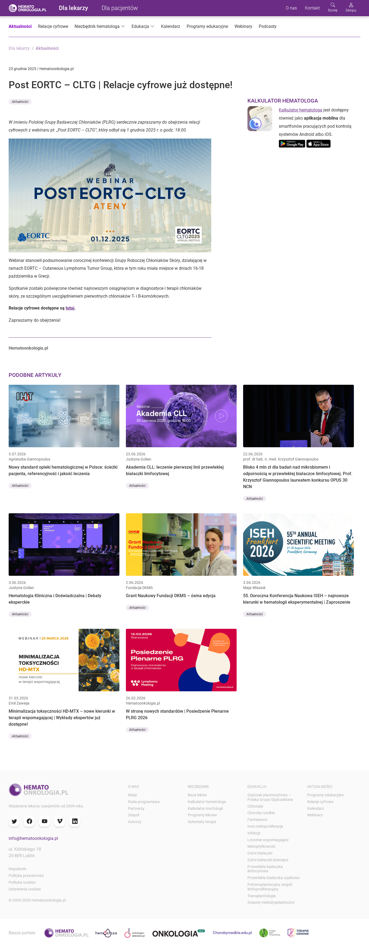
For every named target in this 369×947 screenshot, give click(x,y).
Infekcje (253, 833)
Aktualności (20, 26)
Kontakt (312, 8)
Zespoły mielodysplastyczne (270, 902)
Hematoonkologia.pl (28, 348)
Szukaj (332, 10)
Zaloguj (350, 10)
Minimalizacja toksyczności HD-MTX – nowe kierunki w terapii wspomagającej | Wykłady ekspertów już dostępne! (62, 718)
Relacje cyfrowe (53, 26)
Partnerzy (136, 808)
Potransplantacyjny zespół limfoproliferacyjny (269, 886)
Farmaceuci (257, 819)
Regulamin (17, 869)
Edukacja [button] (140, 26)
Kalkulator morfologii (205, 808)
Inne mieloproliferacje (265, 826)
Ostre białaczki (259, 853)
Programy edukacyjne (207, 26)
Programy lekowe (202, 815)
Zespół (133, 815)
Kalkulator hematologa (300, 110)
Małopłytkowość (261, 846)
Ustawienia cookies (25, 889)
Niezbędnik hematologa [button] (97, 26)
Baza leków (197, 795)
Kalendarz (170, 26)
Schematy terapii (202, 822)
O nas (291, 8)
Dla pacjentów (120, 8)
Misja (132, 795)
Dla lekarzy (73, 8)
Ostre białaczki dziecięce (267, 860)
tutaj (70, 308)
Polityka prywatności (26, 875)
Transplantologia (261, 896)
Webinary (243, 26)
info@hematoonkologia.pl (33, 838)
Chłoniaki (255, 806)
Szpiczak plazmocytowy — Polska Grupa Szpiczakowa (270, 797)
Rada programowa (144, 802)
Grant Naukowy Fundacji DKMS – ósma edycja (171, 595)
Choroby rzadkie (261, 813)
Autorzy (134, 822)
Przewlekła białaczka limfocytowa (265, 868)
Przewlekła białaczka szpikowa (273, 878)
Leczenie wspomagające (268, 840)
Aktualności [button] (20, 102)
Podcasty (268, 26)
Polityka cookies (22, 882)
